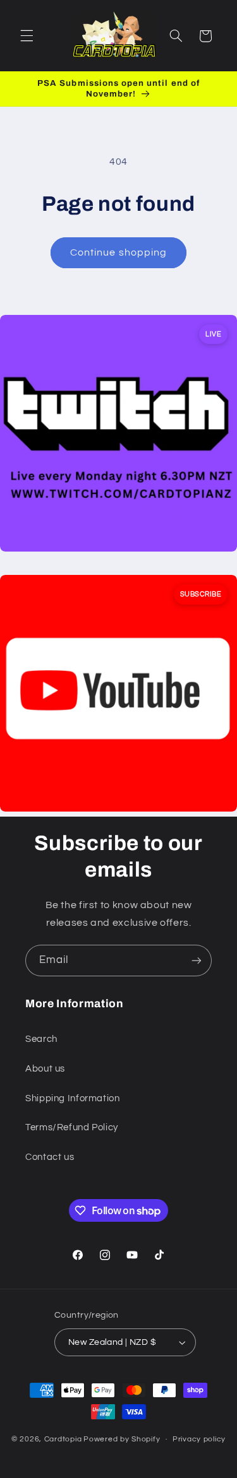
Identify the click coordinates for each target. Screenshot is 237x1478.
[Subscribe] (196, 960)
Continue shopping (118, 252)
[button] (26, 35)
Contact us (49, 1157)
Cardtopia (63, 1439)
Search (41, 1039)
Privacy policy (199, 1439)
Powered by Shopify (121, 1439)
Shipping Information (72, 1098)
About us (45, 1068)
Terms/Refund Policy (71, 1127)
